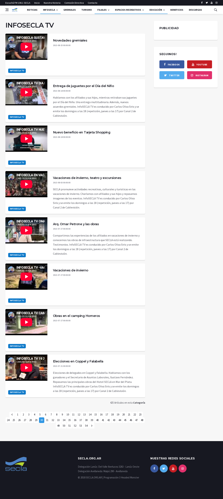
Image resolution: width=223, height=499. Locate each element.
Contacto (92, 2)
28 (30, 420)
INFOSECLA (49, 9)
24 (8, 420)
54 (86, 425)
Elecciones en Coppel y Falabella (78, 361)
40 (97, 420)
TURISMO (86, 9)
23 (140, 414)
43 (114, 420)
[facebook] (202, 3)
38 (86, 420)
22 (134, 414)
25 (14, 420)
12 (79, 414)
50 (64, 425)
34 (64, 420)
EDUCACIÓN (155, 9)
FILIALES (102, 9)
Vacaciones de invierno (70, 270)
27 (25, 420)
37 (80, 420)
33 (58, 420)
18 (112, 414)
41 (103, 420)
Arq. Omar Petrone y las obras (76, 224)
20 (123, 414)
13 (84, 414)
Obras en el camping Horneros (76, 316)
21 (129, 414)
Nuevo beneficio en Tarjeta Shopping (81, 132)
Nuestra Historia (52, 2)
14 (90, 414)
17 (107, 414)
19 (118, 414)
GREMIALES (69, 9)
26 (19, 420)
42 (108, 420)
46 (131, 420)
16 (101, 414)
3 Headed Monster (129, 477)
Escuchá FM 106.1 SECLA (17, 2)
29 (36, 420)
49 (58, 425)
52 (75, 425)
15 (95, 414)
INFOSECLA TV (17, 71)
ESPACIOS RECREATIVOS (128, 9)
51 (69, 425)
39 (92, 420)
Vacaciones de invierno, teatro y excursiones (87, 178)
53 (80, 425)
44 (119, 420)
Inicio (37, 2)
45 (125, 420)
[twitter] (207, 3)
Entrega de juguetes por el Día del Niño (83, 86)
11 (73, 414)
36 (75, 420)
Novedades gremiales (70, 40)
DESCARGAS (195, 9)
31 (47, 420)
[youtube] (211, 3)
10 (68, 414)
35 (69, 420)
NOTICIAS (32, 9)
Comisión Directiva (74, 2)
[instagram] (216, 3)
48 (142, 420)
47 (136, 420)
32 (53, 420)
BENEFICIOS (176, 9)
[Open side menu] (7, 10)
